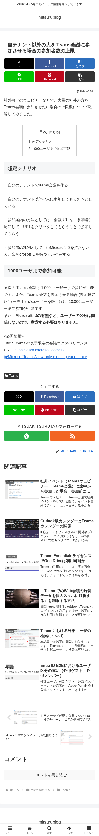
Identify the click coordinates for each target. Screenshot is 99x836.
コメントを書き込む (49, 775)
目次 (43, 132)
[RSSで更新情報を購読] (72, 436)
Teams (13, 375)
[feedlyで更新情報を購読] (26, 436)
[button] (80, 76)
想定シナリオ (42, 142)
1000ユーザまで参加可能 (51, 148)
